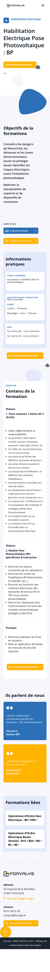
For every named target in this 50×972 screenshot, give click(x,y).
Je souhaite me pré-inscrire (23, 355)
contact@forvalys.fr (14, 915)
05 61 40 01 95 (11, 911)
